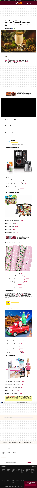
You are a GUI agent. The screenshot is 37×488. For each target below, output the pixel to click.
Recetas (19, 6)
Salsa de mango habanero (15, 442)
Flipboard (13, 28)
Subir (33, 466)
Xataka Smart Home (3, 474)
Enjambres (8, 452)
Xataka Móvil (3, 471)
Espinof (12, 471)
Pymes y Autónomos (32, 472)
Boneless (26, 442)
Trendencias (27, 470)
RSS (29, 457)
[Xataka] (0, 0)
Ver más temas (4, 457)
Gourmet (3, 447)
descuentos (25, 402)
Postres (23, 6)
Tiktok (35, 4)
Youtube (32, 4)
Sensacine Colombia (13, 482)
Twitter (12, 28)
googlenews (34, 4)
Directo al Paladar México (18, 480)
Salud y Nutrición (3, 450)
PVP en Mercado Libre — (15, 302)
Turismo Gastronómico (9, 450)
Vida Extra (8, 471)
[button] (10, 56)
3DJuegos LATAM (8, 480)
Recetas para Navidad (3, 453)
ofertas (22, 402)
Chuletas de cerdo (21, 442)
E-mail (14, 28)
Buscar (4, 4)
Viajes (13, 6)
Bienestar (14, 452)
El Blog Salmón (33, 470)
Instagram (30, 4)
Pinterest (27, 4)
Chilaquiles (10, 442)
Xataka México (3, 480)
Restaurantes (15, 447)
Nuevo (3, 4)
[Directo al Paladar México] (18, 3)
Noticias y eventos (8, 448)
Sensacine (13, 470)
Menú (1, 4)
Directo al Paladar (17, 471)
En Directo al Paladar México (20, 92)
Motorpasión (22, 470)
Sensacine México (13, 480)
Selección (10, 402)
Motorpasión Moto (22, 472)
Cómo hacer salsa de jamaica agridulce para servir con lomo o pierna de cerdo (23, 238)
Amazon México (18, 402)
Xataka (2, 470)
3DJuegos (8, 470)
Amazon (13, 402)
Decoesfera (27, 471)
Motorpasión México (22, 480)
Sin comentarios (8, 28)
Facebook (29, 4)
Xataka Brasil (3, 481)
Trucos (16, 6)
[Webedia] (3, 466)
